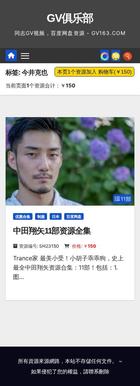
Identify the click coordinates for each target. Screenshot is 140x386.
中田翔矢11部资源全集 (52, 231)
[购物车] (115, 55)
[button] (127, 55)
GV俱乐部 (70, 18)
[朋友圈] (104, 55)
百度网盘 (73, 216)
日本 (55, 216)
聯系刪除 (98, 371)
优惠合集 (22, 216)
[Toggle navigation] (25, 56)
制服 (41, 216)
